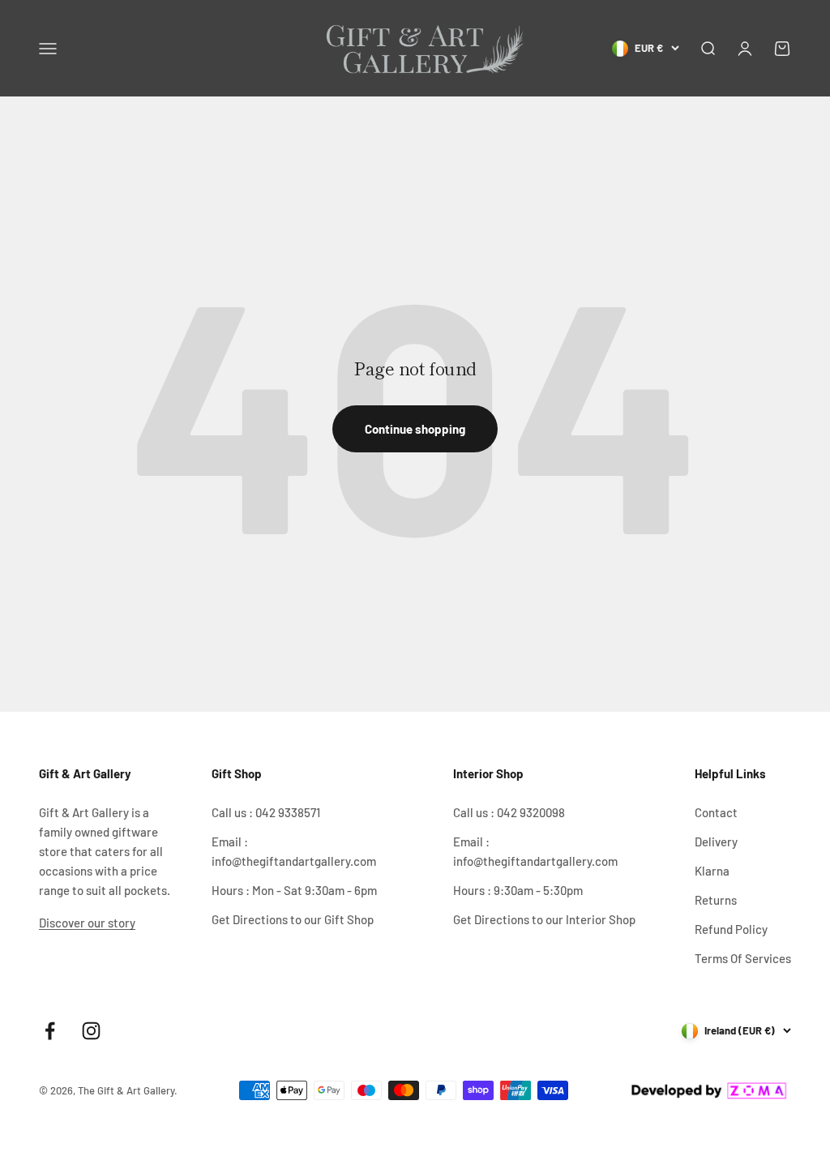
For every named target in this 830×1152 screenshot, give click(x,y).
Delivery (716, 841)
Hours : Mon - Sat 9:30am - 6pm (294, 890)
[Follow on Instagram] (91, 1031)
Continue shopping (415, 429)
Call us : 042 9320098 (509, 812)
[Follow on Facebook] (50, 1031)
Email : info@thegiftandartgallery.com (294, 851)
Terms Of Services (743, 958)
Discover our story (87, 922)
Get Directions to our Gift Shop (293, 919)
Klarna (712, 870)
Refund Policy (731, 929)
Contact (716, 812)
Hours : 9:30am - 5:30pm (518, 890)
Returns (716, 900)
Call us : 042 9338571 (266, 812)
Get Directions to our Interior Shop (544, 919)
